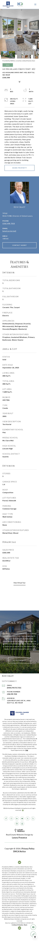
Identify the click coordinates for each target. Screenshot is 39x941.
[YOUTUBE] (22, 819)
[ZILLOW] (22, 824)
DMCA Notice (19, 851)
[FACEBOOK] (6, 819)
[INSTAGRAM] (11, 819)
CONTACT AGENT (19, 245)
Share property (19, 168)
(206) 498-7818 (8, 223)
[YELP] (33, 819)
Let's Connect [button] (19, 660)
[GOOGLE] (17, 824)
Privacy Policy (28, 848)
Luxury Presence (19, 837)
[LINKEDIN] (17, 819)
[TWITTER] (28, 819)
